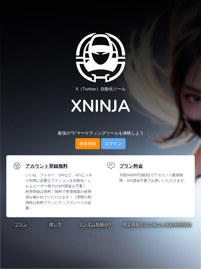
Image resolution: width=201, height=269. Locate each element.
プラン (21, 224)
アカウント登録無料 (46, 166)
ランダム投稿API (95, 224)
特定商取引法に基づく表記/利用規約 (157, 224)
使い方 (55, 224)
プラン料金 (131, 166)
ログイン (113, 144)
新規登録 (87, 144)
